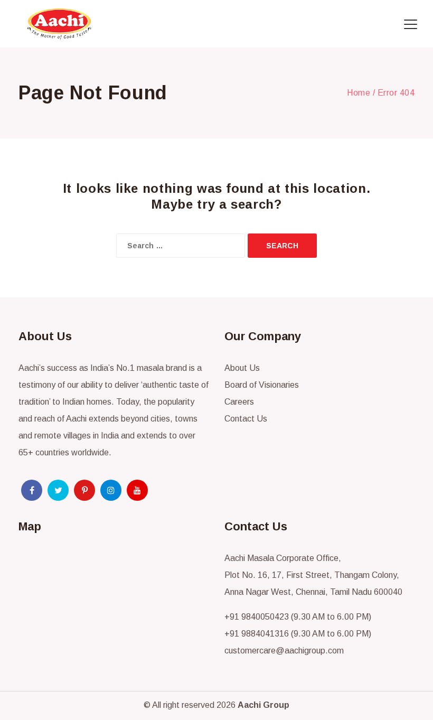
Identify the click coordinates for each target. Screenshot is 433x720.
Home (358, 92)
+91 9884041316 (256, 633)
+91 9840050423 (256, 616)
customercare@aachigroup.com (284, 650)
